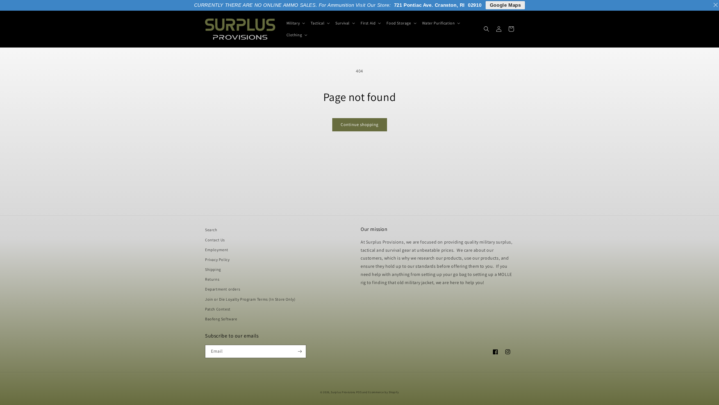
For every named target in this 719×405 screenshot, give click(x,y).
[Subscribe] (299, 351)
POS (359, 392)
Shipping (213, 269)
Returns (212, 279)
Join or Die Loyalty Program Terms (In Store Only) (250, 299)
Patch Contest (218, 309)
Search (211, 229)
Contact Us (215, 239)
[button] (295, 23)
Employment (216, 249)
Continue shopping (360, 124)
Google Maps (505, 5)
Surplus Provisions (343, 392)
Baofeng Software (221, 318)
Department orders (222, 289)
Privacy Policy (217, 259)
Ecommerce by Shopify (383, 392)
